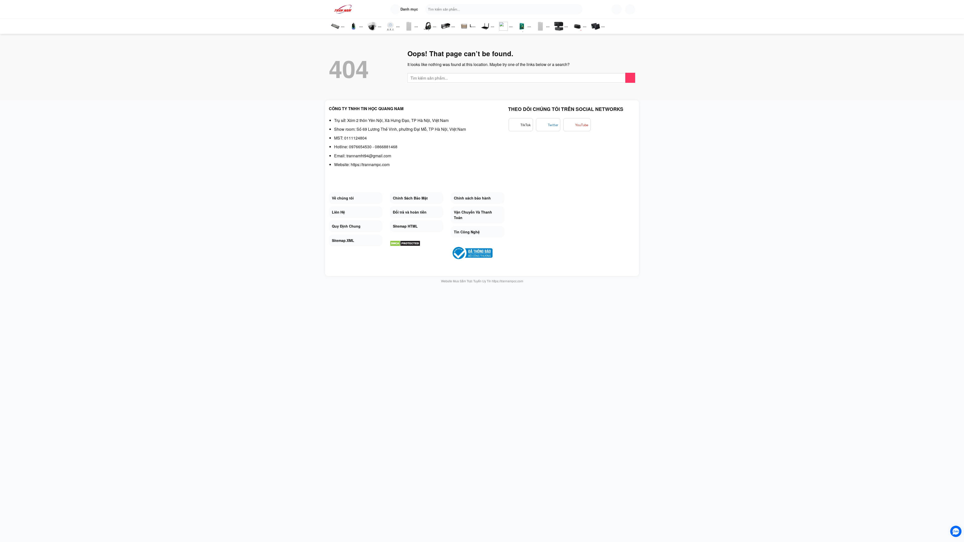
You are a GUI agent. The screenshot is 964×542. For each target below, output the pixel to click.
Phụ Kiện (408, 31)
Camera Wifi (374, 31)
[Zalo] (955, 531)
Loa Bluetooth (468, 27)
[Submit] (577, 9)
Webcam (561, 31)
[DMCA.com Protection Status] (405, 243)
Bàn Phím (335, 31)
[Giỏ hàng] (630, 9)
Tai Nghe (427, 31)
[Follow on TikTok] (521, 124)
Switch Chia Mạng (447, 31)
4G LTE (487, 31)
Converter (599, 31)
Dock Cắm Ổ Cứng (578, 31)
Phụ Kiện (540, 31)
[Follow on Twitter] (548, 124)
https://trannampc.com (370, 164)
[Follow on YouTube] (577, 124)
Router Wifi (392, 31)
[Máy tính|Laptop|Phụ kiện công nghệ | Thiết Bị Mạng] (344, 9)
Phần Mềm (521, 31)
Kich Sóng (503, 31)
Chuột (354, 31)
